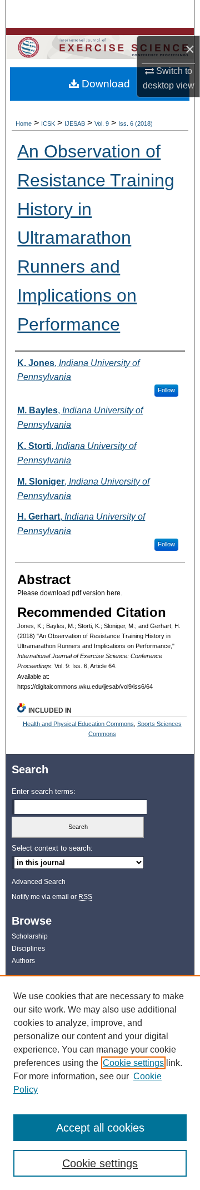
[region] (100, 1082)
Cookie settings (133, 1063)
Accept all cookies (100, 1128)
